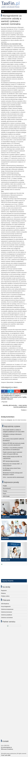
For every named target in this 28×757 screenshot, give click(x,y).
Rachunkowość (7, 488)
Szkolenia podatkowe (6, 614)
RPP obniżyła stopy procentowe (11, 461)
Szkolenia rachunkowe (7, 617)
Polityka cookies (5, 596)
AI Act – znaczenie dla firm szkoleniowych (13, 477)
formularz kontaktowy (7, 749)
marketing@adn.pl (7, 747)
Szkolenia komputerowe (7, 609)
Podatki (5, 485)
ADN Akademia (5, 603)
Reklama (3, 593)
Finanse (5, 491)
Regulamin (4, 590)
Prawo (4, 493)
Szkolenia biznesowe (6, 612)
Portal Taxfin (4, 755)
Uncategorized (18, 382)
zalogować (9, 420)
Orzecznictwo (10, 382)
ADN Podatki (6, 496)
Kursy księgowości (6, 606)
